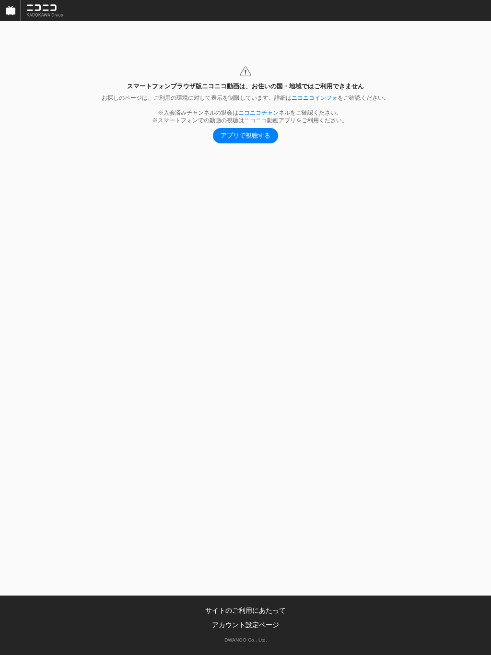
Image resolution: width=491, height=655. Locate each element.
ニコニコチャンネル (264, 112)
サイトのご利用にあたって (245, 610)
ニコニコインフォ (315, 97)
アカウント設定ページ (245, 625)
